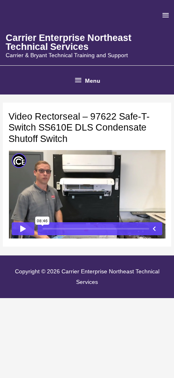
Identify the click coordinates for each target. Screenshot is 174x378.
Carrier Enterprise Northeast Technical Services (69, 42)
